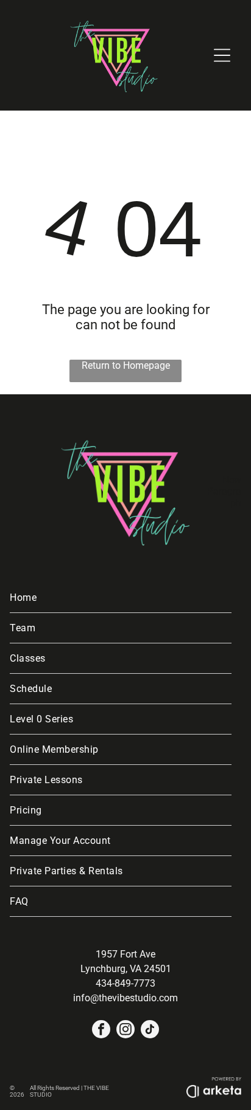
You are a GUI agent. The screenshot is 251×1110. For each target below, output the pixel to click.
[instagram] (125, 1030)
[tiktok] (150, 1030)
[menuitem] (121, 598)
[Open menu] (222, 55)
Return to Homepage (126, 365)
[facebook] (101, 1030)
